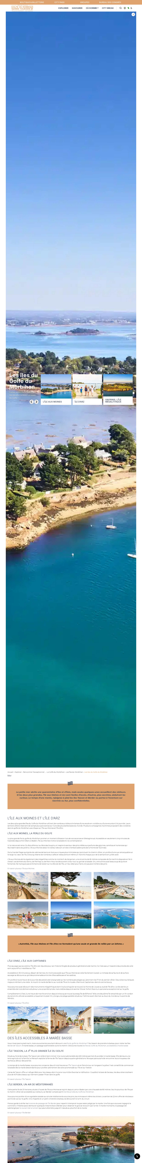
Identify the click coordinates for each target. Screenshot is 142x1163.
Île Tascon (73, 1065)
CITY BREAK (108, 8)
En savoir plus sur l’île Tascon (19, 1079)
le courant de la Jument (29, 1108)
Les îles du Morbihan (74, 772)
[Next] (36, 402)
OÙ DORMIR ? (92, 8)
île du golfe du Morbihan (77, 1043)
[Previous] (32, 402)
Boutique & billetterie (32, 2)
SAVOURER (77, 8)
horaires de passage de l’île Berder (42, 1103)
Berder (10, 1046)
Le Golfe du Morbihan (56, 772)
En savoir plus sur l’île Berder (19, 1113)
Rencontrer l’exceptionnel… (34, 772)
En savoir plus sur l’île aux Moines (21, 868)
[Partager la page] (133, 14)
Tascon (18, 1046)
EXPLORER (63, 8)
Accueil (10, 772)
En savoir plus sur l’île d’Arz (18, 1003)
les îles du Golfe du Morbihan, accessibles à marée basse (105, 1046)
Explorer (18, 772)
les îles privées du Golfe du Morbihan (79, 1092)
